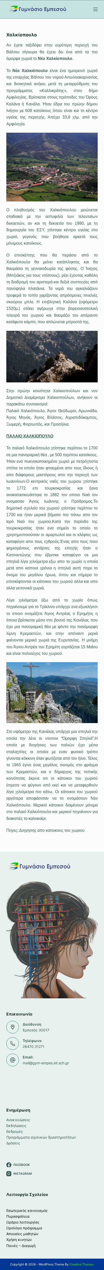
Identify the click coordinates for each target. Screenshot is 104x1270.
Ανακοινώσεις (18, 1120)
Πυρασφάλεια (18, 1216)
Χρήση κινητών (19, 1239)
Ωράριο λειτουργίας (22, 1222)
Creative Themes (81, 1264)
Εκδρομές (14, 1131)
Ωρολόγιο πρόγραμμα (24, 1228)
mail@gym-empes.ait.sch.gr (46, 1063)
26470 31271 (33, 1046)
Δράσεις (13, 1143)
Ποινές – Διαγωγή (21, 1245)
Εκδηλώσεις (16, 1125)
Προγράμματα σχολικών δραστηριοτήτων (41, 1137)
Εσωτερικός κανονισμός (27, 1210)
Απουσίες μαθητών (22, 1234)
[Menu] (95, 9)
